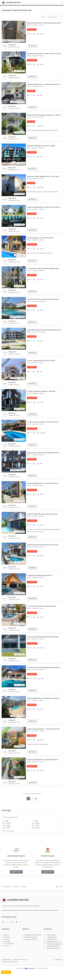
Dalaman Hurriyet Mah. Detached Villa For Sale (42, 545)
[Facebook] (3, 922)
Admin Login (59, 959)
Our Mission (7, 937)
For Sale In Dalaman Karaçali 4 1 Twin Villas (41, 391)
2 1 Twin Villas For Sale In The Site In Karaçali (41, 606)
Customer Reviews (9, 943)
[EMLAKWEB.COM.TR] (29, 968)
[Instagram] (7, 922)
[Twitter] (12, 922)
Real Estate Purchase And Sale (33, 935)
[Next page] (36, 798)
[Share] (61, 887)
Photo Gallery (7, 941)
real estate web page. (41, 968)
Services (26, 929)
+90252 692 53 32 (51, 935)
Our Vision (6, 939)
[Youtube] (16, 922)
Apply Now (17, 872)
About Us (6, 935)
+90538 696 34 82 (52, 937)
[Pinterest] (20, 922)
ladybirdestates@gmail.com (54, 944)
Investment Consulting (31, 939)
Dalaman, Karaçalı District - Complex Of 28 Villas (43, 729)
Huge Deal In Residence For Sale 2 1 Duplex (41, 146)
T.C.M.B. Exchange (9, 831)
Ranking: (43, 17)
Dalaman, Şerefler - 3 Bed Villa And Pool (40, 238)
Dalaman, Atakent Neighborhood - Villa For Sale (43, 176)
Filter (7, 972)
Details (33, 46)
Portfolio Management (31, 937)
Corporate (5, 929)
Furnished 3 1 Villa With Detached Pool (39, 575)
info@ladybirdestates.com (53, 942)
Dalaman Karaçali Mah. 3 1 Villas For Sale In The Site (44, 54)
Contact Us (7, 946)
